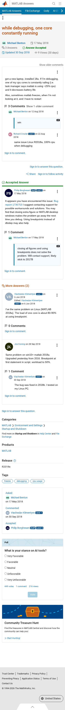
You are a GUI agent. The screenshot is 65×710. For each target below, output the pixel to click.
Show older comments (51, 64)
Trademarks (23, 673)
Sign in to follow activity (50, 174)
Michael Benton (16, 43)
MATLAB (6, 425)
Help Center (45, 433)
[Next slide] (59, 10)
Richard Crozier (21, 134)
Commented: (12, 508)
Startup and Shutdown (14, 428)
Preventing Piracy (10, 678)
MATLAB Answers (23, 3)
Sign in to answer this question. (46, 166)
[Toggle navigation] (3, 18)
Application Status (31, 678)
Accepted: (11, 523)
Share (32, 174)
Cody (46, 10)
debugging (22, 481)
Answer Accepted (35, 47)
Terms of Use (49, 678)
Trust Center (8, 673)
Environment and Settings (28, 425)
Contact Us (7, 683)
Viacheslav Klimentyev (25, 294)
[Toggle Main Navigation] (60, 3)
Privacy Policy (38, 673)
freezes (7, 481)
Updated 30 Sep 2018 (17, 52)
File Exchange (32, 10)
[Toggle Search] (54, 3)
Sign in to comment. (15, 153)
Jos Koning (19, 344)
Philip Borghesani (22, 190)
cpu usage (37, 481)
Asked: (9, 493)
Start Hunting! (13, 638)
